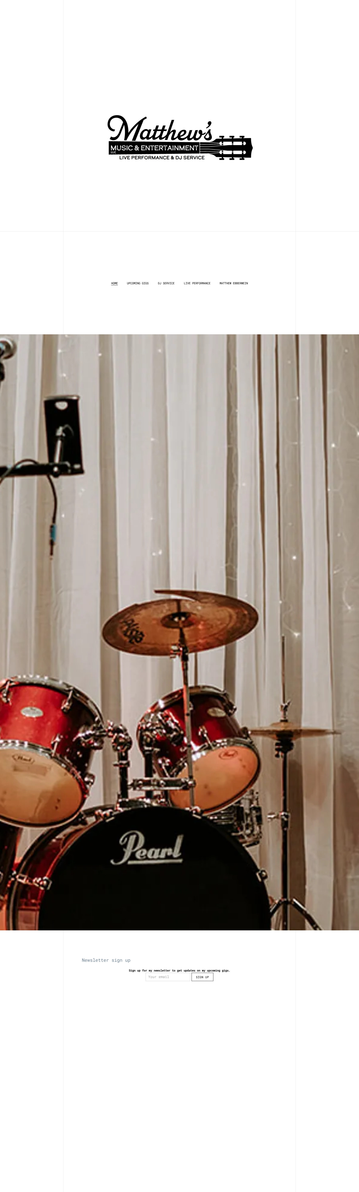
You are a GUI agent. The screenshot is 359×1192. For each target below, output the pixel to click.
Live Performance (197, 283)
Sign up (202, 977)
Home (114, 283)
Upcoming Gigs (138, 283)
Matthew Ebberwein (234, 283)
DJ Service (166, 283)
